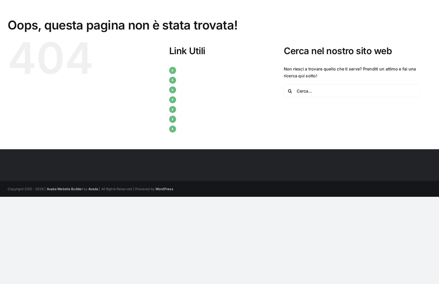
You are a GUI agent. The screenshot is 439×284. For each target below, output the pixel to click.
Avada (93, 189)
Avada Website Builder (65, 189)
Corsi (184, 89)
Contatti (187, 119)
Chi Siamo (189, 70)
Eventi (185, 99)
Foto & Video (191, 128)
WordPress (164, 189)
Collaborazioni (193, 109)
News (184, 80)
